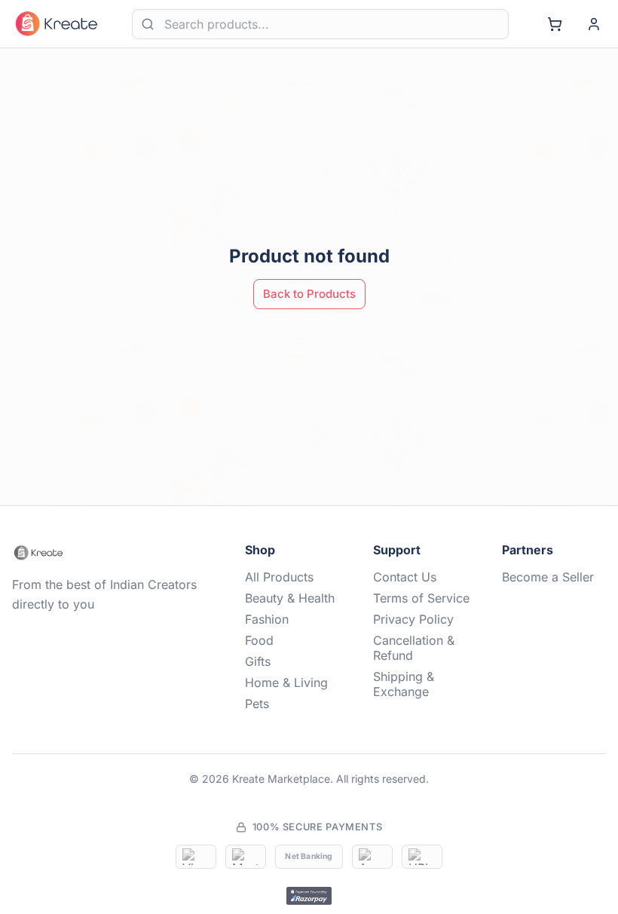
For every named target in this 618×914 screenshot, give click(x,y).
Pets (257, 703)
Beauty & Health (290, 598)
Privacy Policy (413, 619)
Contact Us (404, 576)
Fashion (267, 619)
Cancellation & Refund (413, 648)
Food (259, 640)
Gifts (258, 661)
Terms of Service (421, 598)
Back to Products (309, 294)
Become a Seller (548, 576)
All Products (279, 576)
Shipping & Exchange (403, 684)
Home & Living (286, 682)
